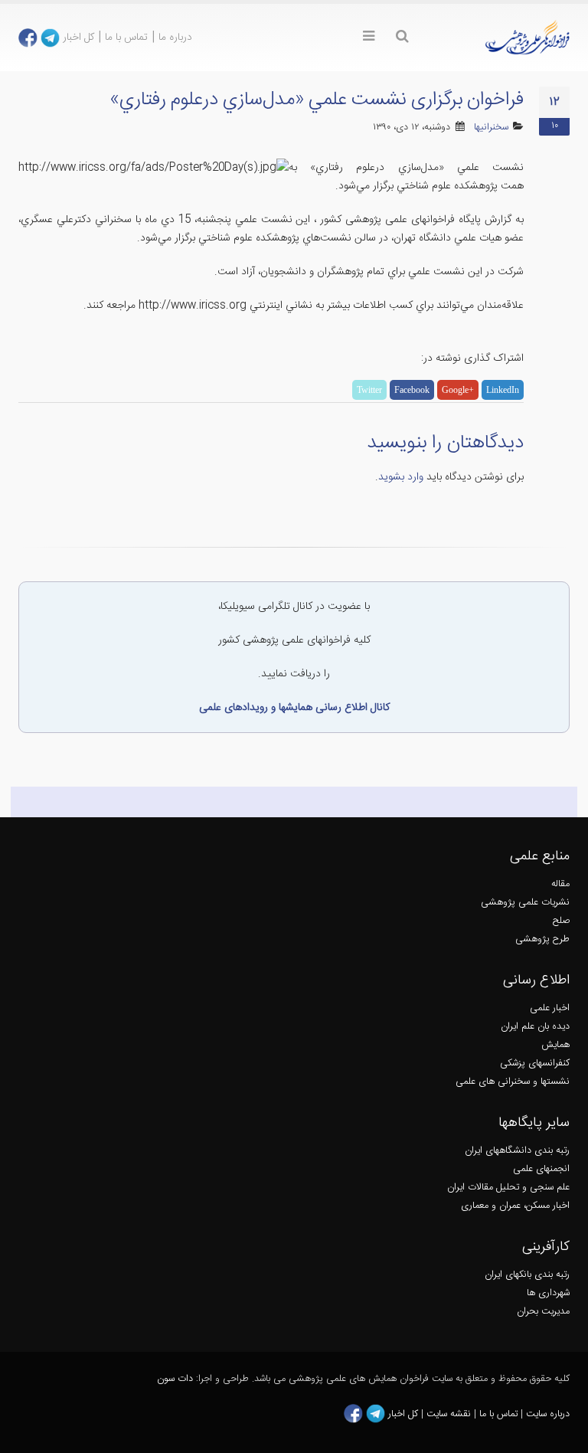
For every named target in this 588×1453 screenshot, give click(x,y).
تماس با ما (126, 37)
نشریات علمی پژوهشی (525, 903)
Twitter (369, 390)
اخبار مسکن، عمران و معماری (515, 1206)
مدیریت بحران (543, 1312)
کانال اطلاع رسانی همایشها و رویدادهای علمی (294, 708)
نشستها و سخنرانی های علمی (513, 1082)
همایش (555, 1045)
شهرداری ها (548, 1293)
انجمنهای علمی (541, 1169)
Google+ (458, 390)
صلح (561, 921)
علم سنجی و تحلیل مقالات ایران (508, 1188)
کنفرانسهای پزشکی (535, 1063)
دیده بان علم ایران (535, 1027)
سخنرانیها (491, 127)
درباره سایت (548, 1414)
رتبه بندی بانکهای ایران (527, 1275)
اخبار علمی (550, 1008)
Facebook (412, 390)
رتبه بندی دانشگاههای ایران (517, 1151)
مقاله (560, 884)
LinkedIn (502, 390)
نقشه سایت (450, 1414)
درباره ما (175, 37)
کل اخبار (78, 37)
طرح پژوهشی (542, 939)
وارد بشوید (400, 477)
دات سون (175, 1379)
